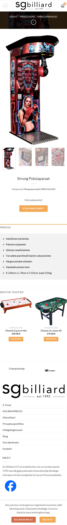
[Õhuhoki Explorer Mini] (16, 305)
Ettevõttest (9, 417)
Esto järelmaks (11, 442)
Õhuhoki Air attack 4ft (51, 330)
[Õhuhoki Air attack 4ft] (51, 311)
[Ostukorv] (63, 5)
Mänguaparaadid (47, 16)
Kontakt (7, 448)
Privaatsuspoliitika (13, 423)
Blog (5, 436)
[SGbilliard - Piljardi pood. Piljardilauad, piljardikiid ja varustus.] (34, 6)
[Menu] (5, 5)
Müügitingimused (12, 429)
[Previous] (8, 90)
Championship (17, 368)
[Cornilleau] (50, 370)
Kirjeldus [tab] (5, 227)
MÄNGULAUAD (27, 16)
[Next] (59, 90)
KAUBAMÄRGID (12, 411)
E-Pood (7, 404)
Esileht (13, 16)
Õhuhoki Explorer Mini (16, 330)
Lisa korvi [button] (16, 339)
